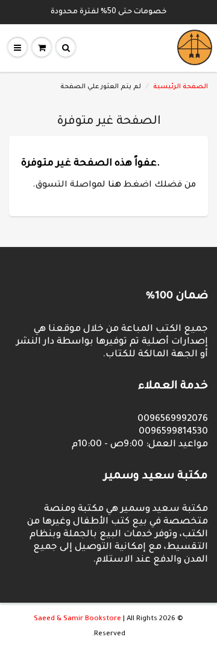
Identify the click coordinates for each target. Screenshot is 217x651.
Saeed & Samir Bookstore (77, 619)
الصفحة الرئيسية (180, 87)
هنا (114, 185)
